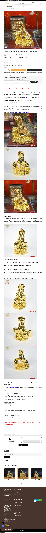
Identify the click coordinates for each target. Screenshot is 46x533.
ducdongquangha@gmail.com (9, 519)
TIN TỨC (15, 508)
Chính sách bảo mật (17, 515)
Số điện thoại (20, 79)
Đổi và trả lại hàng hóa (18, 520)
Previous (5, 477)
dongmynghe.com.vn (7, 521)
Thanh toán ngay (35, 69)
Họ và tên (6, 79)
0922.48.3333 (6, 517)
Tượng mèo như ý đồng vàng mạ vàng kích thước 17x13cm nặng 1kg (37, 480)
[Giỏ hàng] (40, 3)
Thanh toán (16, 517)
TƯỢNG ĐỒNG (10, 6)
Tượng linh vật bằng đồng (19, 6)
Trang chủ (5, 6)
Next (41, 477)
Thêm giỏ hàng (19, 69)
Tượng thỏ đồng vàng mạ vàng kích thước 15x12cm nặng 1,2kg (10, 480)
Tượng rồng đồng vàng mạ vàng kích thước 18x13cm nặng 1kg (23, 480)
